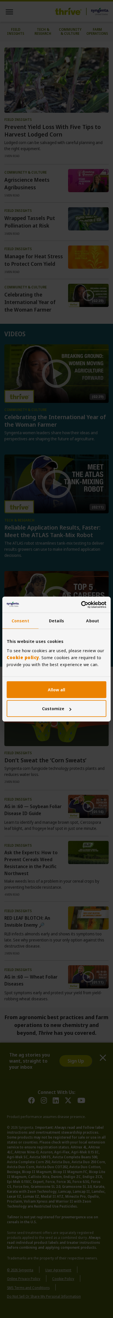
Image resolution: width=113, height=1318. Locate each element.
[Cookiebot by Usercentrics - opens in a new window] (81, 604)
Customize (53, 708)
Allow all (56, 689)
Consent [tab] (20, 620)
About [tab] (92, 620)
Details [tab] (56, 620)
